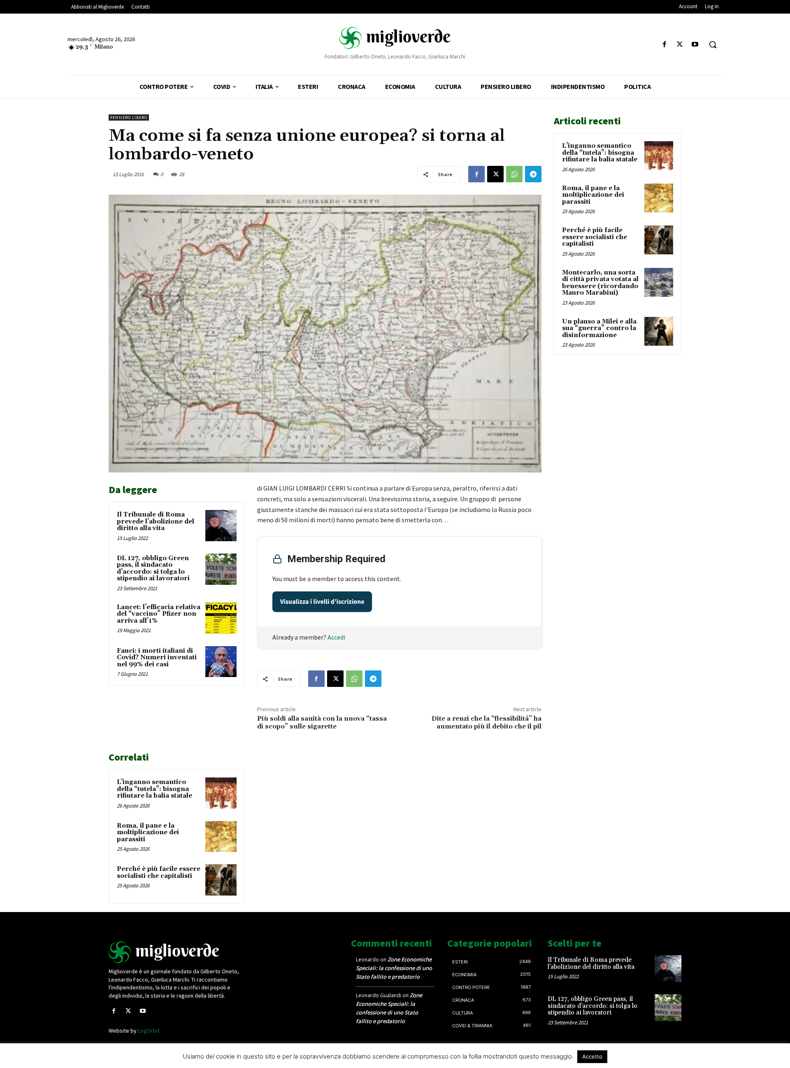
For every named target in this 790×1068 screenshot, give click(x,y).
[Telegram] (533, 174)
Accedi (336, 637)
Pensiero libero (128, 117)
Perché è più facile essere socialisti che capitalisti (158, 872)
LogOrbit (149, 1030)
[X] (679, 44)
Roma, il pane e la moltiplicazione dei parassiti (148, 832)
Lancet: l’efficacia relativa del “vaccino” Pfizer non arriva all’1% (158, 614)
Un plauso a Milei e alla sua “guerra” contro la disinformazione (599, 328)
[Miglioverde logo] (176, 952)
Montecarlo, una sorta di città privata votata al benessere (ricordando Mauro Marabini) (600, 283)
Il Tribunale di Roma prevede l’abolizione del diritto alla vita (155, 521)
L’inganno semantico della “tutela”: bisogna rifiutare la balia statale (154, 789)
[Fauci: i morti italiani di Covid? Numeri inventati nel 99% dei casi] (221, 661)
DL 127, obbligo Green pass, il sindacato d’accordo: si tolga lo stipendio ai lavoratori (153, 568)
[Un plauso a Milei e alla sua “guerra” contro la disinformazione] (658, 331)
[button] (713, 44)
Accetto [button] (592, 1056)
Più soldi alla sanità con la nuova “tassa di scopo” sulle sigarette (322, 722)
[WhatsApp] (514, 174)
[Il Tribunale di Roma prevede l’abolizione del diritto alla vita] (221, 525)
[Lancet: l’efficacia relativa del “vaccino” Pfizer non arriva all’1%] (221, 618)
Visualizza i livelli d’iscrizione (322, 602)
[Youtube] (695, 44)
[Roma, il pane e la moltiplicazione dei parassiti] (221, 836)
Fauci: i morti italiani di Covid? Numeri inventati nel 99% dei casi (157, 657)
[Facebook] (664, 44)
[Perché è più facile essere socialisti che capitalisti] (221, 880)
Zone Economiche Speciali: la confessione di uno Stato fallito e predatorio (394, 968)
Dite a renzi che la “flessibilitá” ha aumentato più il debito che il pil (486, 722)
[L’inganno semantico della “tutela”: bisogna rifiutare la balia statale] (221, 793)
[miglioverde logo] (394, 37)
